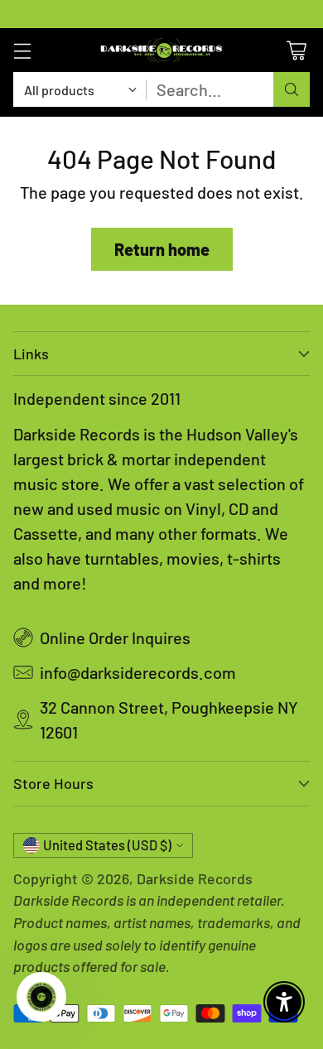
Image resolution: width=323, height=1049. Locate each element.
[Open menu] (22, 50)
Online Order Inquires (115, 637)
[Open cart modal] (296, 50)
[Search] (291, 89)
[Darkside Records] (161, 50)
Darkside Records (195, 878)
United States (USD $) (107, 845)
